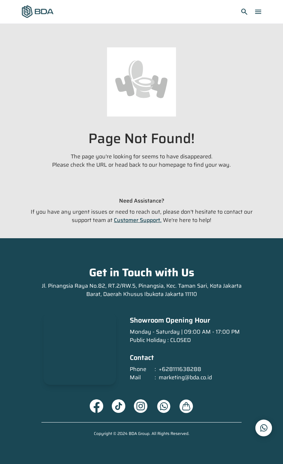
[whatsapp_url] (263, 428)
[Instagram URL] (141, 406)
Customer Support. (138, 220)
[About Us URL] (186, 406)
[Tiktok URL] (119, 406)
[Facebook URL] (97, 406)
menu (258, 12)
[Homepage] (38, 12)
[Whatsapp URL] (163, 406)
